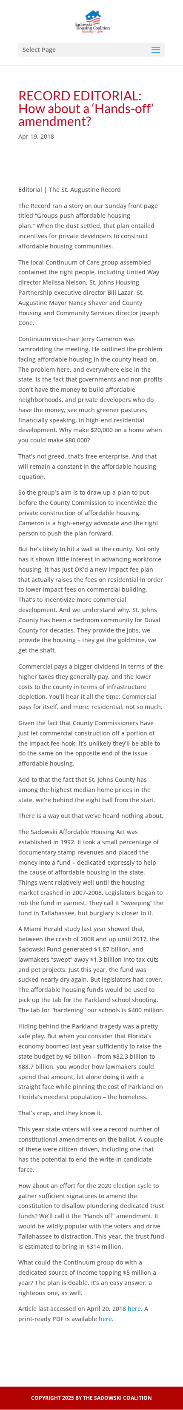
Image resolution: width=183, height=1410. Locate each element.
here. (135, 1309)
